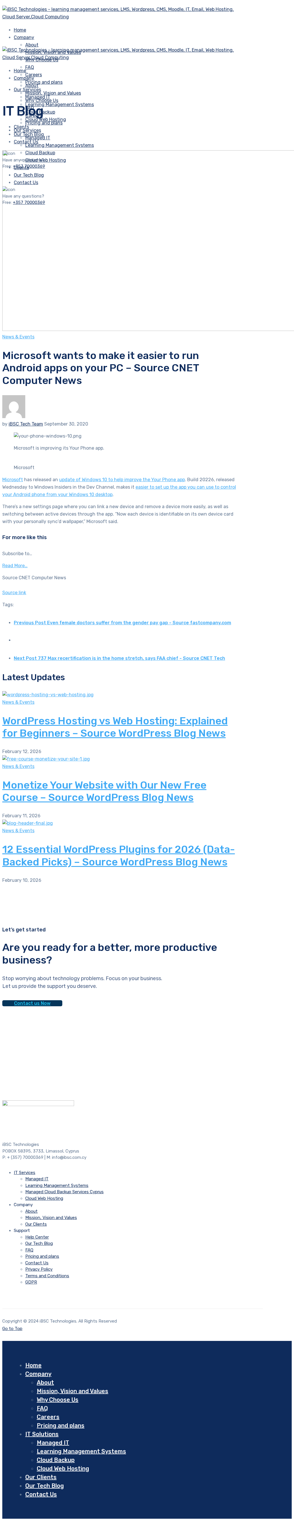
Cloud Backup (56, 1459)
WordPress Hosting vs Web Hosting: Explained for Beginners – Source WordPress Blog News (115, 727)
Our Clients (36, 1224)
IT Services (24, 1172)
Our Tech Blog (39, 1243)
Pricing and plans (44, 82)
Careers (48, 1416)
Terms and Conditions (47, 1275)
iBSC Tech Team (26, 424)
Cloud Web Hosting (44, 1198)
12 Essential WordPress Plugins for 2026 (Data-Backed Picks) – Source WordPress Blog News (118, 855)
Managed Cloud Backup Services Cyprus (64, 1191)
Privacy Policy (39, 1269)
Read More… (15, 565)
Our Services (27, 130)
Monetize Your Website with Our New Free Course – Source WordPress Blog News (104, 791)
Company (24, 37)
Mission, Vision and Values (53, 93)
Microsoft (12, 479)
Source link (14, 592)
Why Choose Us (41, 100)
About (31, 45)
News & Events (18, 337)
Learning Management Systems (59, 104)
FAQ (29, 67)
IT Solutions (42, 1434)
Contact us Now (32, 1003)
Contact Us (37, 1262)
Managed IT (37, 138)
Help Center (37, 1237)
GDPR (31, 1282)
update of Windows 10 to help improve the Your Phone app (122, 479)
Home (33, 1365)
